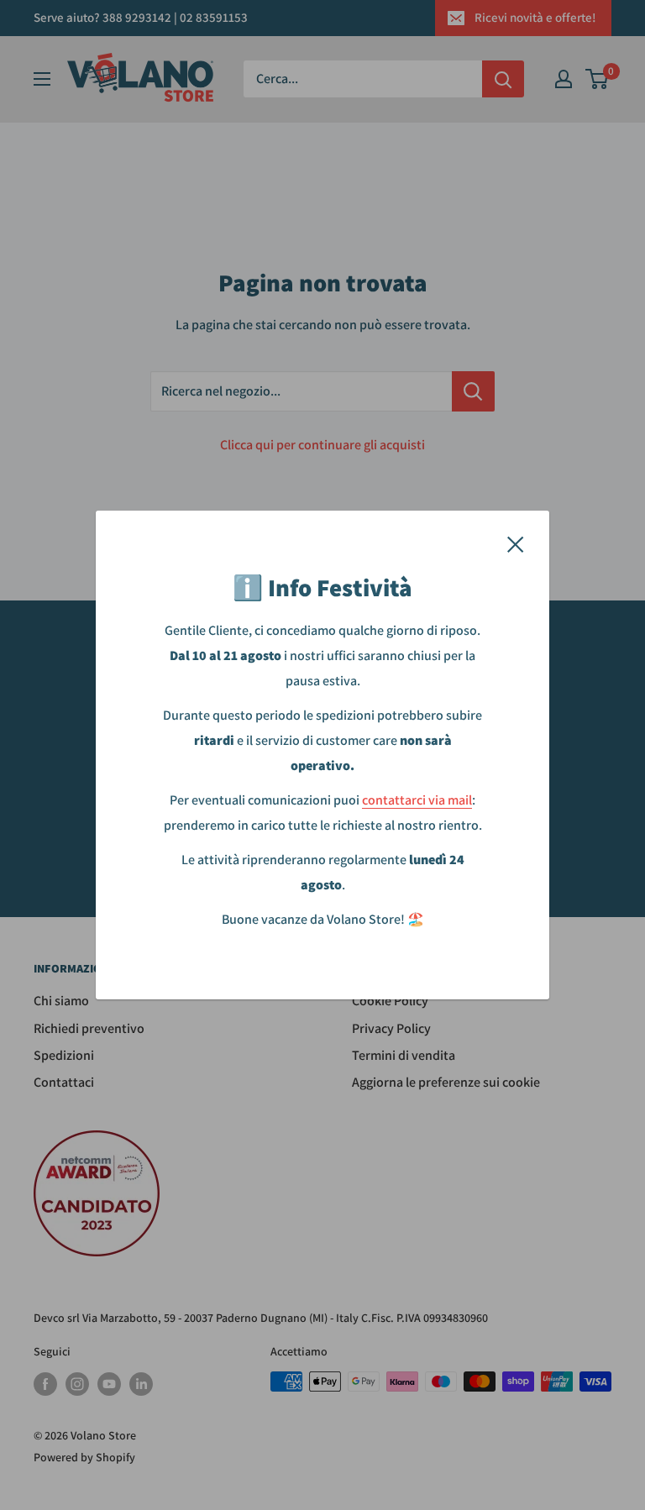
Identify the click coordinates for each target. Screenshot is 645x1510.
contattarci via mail (417, 800)
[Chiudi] (515, 543)
